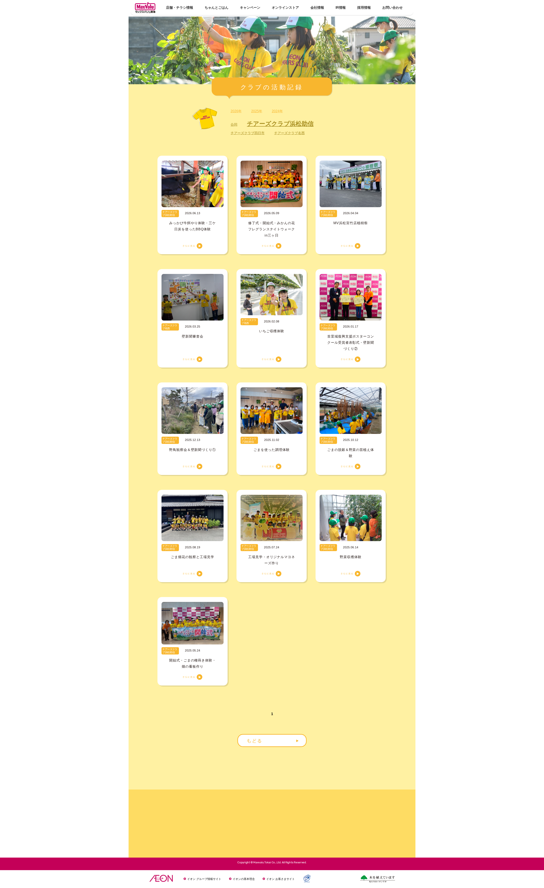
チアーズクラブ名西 (289, 133)
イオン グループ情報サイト (204, 879)
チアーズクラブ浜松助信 (280, 123)
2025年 (256, 111)
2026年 (236, 111)
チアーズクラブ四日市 (248, 133)
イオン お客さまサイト (280, 879)
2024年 (277, 111)
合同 (234, 124)
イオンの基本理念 (244, 879)
